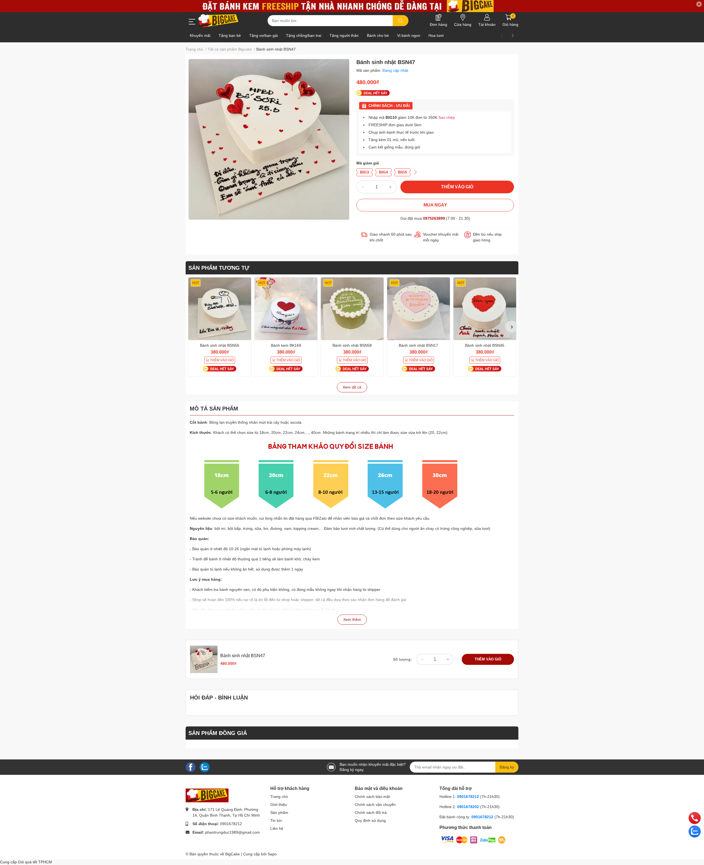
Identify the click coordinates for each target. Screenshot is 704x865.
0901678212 (231, 824)
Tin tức (276, 820)
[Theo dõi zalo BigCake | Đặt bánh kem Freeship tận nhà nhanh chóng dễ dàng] (205, 767)
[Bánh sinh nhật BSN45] (484, 308)
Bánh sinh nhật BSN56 (219, 345)
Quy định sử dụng (370, 820)
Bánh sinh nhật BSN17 (418, 345)
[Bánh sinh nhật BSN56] (219, 308)
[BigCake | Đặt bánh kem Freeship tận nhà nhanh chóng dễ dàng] (218, 20)
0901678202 (468, 807)
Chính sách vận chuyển (375, 804)
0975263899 (434, 218)
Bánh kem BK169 (286, 345)
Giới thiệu (278, 804)
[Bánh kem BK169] (285, 308)
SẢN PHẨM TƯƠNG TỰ (218, 268)
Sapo (272, 854)
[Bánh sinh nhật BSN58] (352, 308)
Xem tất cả (352, 387)
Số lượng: (402, 659)
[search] (400, 20)
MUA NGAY (435, 205)
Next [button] (511, 327)
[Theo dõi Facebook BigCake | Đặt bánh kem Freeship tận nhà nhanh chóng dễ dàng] (191, 767)
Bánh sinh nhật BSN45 (484, 345)
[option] (268, 139)
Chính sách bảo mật (372, 796)
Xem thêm (352, 619)
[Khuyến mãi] (352, 6)
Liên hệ (276, 828)
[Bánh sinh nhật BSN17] (418, 308)
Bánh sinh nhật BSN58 (352, 345)
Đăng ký (507, 767)
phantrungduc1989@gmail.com (232, 832)
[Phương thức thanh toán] (473, 840)
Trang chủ (279, 796)
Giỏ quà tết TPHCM (35, 862)
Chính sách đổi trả (371, 812)
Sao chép (446, 117)
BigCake (232, 854)
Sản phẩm (279, 812)
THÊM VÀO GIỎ (457, 186)
